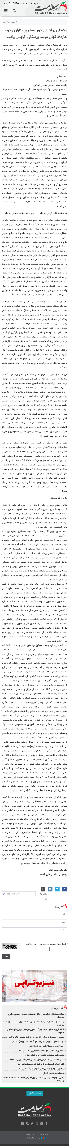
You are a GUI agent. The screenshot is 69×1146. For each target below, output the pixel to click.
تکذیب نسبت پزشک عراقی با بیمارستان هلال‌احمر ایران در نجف (37, 1059)
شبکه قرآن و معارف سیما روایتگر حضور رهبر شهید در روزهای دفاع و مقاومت (35, 1031)
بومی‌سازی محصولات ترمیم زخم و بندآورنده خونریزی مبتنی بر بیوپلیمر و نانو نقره (33, 1023)
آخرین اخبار (57, 1009)
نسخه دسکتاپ (35, 1093)
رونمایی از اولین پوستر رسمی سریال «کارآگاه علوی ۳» (41, 1068)
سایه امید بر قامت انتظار (54, 1073)
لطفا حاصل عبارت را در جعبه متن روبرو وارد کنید (46, 944)
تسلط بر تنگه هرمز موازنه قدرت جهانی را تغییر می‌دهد (41, 1050)
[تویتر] (32, 1123)
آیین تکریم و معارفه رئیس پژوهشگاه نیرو (46, 1046)
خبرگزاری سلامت (34, 8)
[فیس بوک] (46, 1123)
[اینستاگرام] (37, 1123)
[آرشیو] (23, 1123)
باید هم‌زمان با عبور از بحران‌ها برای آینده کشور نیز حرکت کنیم (38, 1041)
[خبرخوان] (28, 1123)
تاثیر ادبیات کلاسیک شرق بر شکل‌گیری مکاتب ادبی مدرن (40, 1064)
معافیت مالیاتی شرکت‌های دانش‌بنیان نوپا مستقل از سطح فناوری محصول (36, 1016)
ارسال (6, 956)
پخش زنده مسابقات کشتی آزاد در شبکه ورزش (44, 1055)
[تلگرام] (41, 1123)
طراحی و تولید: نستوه (33, 1138)
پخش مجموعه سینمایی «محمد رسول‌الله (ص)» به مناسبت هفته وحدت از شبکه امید (33, 1079)
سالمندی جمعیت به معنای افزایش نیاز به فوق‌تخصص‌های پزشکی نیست (33, 1037)
